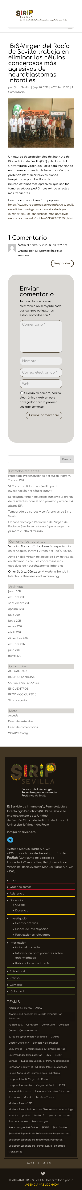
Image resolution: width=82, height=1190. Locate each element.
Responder (62, 263)
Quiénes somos (20, 887)
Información (18, 942)
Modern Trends (45, 1097)
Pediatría (39, 1115)
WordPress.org (18, 733)
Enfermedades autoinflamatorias (45, 1049)
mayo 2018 (15, 626)
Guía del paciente (27, 947)
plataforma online (59, 1115)
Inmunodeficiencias (20, 1091)
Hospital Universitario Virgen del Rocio (32, 1085)
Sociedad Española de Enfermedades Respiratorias (39, 1133)
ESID (48, 1055)
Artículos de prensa (20, 1008)
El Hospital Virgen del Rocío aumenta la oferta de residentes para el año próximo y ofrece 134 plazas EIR (40, 501)
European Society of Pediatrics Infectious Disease (38, 1067)
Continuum (48, 1024)
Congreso (32, 1024)
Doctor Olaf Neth (19, 1042)
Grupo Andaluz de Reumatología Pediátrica (34, 1073)
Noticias (13, 1115)
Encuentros (15, 1049)
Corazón (64, 1024)
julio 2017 (14, 650)
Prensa (14, 978)
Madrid (28, 1097)
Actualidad (17, 971)
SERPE (45, 1127)
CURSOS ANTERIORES (23, 682)
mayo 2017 (15, 655)
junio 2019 (14, 591)
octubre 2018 (16, 597)
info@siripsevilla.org (21, 832)
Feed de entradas (20, 721)
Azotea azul (16, 1024)
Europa (13, 1061)
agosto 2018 (16, 609)
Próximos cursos (18, 1121)
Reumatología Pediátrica (23, 1127)
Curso (12, 1030)
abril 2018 (14, 632)
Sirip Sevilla (22, 87)
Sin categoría (17, 700)
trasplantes (15, 1151)
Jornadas (14, 1097)
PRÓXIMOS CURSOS (22, 694)
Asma (38, 1008)
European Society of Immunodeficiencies (45, 1061)
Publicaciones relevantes (32, 934)
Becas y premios (26, 923)
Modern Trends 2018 (20, 1103)
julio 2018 (14, 614)
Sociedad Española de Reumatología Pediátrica (37, 1145)
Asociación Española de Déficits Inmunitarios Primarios (35, 1016)
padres (26, 1115)
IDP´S (62, 1085)
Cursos (20, 904)
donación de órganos (45, 1042)
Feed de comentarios (23, 727)
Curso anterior (28, 1030)
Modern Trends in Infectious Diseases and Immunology (41, 1109)
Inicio (13, 880)
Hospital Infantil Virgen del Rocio (28, 1079)
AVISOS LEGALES (39, 1163)
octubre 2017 (16, 644)
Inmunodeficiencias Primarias (52, 1091)
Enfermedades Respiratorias (25, 1055)
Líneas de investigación (31, 929)
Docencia (16, 900)
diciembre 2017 (18, 638)
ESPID (58, 1055)
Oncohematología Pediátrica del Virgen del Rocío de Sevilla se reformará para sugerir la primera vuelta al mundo (39, 527)
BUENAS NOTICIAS (21, 677)
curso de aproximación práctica (28, 1036)
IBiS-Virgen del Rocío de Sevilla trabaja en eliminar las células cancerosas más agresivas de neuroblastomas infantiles (40, 561)
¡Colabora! (17, 991)
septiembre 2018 (19, 603)
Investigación (19, 918)
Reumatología (40, 1121)
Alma (11, 556)
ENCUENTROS (18, 688)
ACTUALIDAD (60, 87)
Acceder (14, 715)
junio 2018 (14, 620)
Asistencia (17, 893)
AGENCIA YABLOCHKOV (42, 1184)
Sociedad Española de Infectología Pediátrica (36, 1139)
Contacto (16, 984)
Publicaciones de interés (32, 963)
